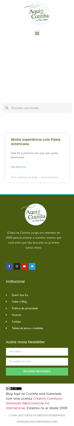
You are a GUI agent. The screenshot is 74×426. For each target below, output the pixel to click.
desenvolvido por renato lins (37, 421)
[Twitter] (32, 266)
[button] (37, 33)
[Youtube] (24, 266)
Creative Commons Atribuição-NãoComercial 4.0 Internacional (34, 403)
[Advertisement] (37, 70)
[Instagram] (17, 266)
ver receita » (19, 167)
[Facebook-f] (9, 266)
